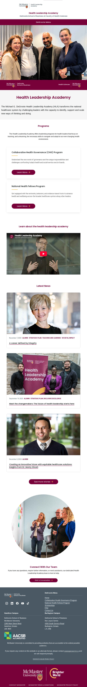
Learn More (22, 172)
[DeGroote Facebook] (17, 603)
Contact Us (49, 610)
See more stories (42, 481)
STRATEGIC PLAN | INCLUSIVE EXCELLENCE (46, 398)
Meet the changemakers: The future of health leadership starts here (41, 403)
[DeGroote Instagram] (7, 603)
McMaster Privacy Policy (67, 685)
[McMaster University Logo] (43, 674)
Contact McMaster (17, 685)
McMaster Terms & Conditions (41, 685)
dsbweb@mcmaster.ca (71, 651)
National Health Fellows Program (57, 603)
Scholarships (50, 605)
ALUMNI (25, 338)
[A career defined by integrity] (43, 313)
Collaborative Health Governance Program (61, 600)
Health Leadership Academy (43, 13)
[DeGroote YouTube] (22, 603)
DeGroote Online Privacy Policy (43, 659)
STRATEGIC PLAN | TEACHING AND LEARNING (45, 338)
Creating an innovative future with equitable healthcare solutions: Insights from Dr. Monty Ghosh (40, 465)
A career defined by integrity (22, 343)
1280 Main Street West (12, 623)
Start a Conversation (42, 580)
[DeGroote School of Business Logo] (14, 595)
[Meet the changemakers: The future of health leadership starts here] (43, 374)
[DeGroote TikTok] (27, 603)
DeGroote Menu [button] (43, 22)
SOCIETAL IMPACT (68, 338)
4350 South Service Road (54, 623)
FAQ (46, 608)
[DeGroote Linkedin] (12, 603)
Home (47, 598)
